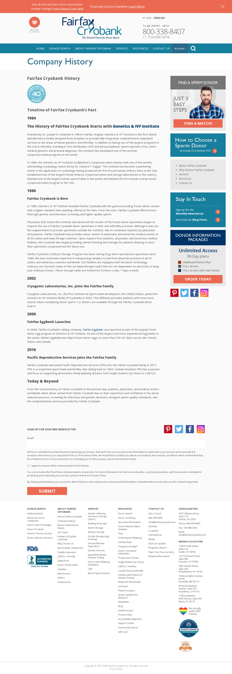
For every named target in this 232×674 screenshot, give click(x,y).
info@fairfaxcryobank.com (162, 522)
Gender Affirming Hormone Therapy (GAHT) (97, 516)
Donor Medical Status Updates (129, 528)
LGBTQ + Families (127, 566)
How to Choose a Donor (39, 533)
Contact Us (161, 48)
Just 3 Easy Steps (180, 104)
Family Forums (125, 610)
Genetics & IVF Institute (136, 126)
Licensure (123, 586)
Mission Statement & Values (67, 527)
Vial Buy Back (125, 542)
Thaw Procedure (126, 590)
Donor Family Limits (67, 564)
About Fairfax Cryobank (93, 48)
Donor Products (35, 529)
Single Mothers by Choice (131, 562)
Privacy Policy (125, 614)
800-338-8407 (155, 517)
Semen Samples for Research (128, 596)
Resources (140, 48)
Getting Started (35, 513)
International (154, 534)
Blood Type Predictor (99, 573)
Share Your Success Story (161, 552)
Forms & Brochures (128, 627)
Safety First (63, 560)
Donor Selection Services (40, 537)
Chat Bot (152, 526)
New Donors (63, 573)
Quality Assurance (66, 552)
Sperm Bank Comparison (70, 547)
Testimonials (64, 582)
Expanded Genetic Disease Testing (97, 556)
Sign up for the (190, 211)
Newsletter (123, 601)
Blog (120, 606)
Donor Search (60, 48)
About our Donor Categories (36, 519)
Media (151, 539)
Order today (198, 279)
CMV (90, 568)
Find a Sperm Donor (198, 82)
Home (40, 48)
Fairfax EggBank (93, 329)
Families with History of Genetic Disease (130, 576)
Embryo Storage (96, 532)
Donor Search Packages (39, 524)
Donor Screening (126, 517)
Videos (61, 577)
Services (122, 48)
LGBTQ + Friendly (66, 556)
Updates (61, 569)
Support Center (126, 623)
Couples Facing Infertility (130, 570)
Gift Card (122, 631)
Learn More (137, 7)
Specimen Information (129, 522)
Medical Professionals (129, 581)
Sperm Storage (95, 527)
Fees (120, 533)
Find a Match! (198, 123)
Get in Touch (154, 513)
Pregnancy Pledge (128, 546)
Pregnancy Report (157, 547)
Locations (153, 530)
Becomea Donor (34, 30)
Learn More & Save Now (68, 8)
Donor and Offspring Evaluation (98, 563)
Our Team (62, 532)
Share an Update (157, 543)
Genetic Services (96, 550)
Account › (180, 48)
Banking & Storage (97, 523)
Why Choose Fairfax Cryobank (196, 170)
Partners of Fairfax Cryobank (66, 538)
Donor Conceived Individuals (127, 552)
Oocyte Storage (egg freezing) (98, 538)
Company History (66, 520)
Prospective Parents (128, 557)
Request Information (158, 556)
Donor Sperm (125, 513)
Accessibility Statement (130, 619)
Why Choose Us (65, 543)
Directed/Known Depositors (96, 545)
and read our (191, 219)
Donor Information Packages (198, 237)
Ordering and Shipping (130, 537)
